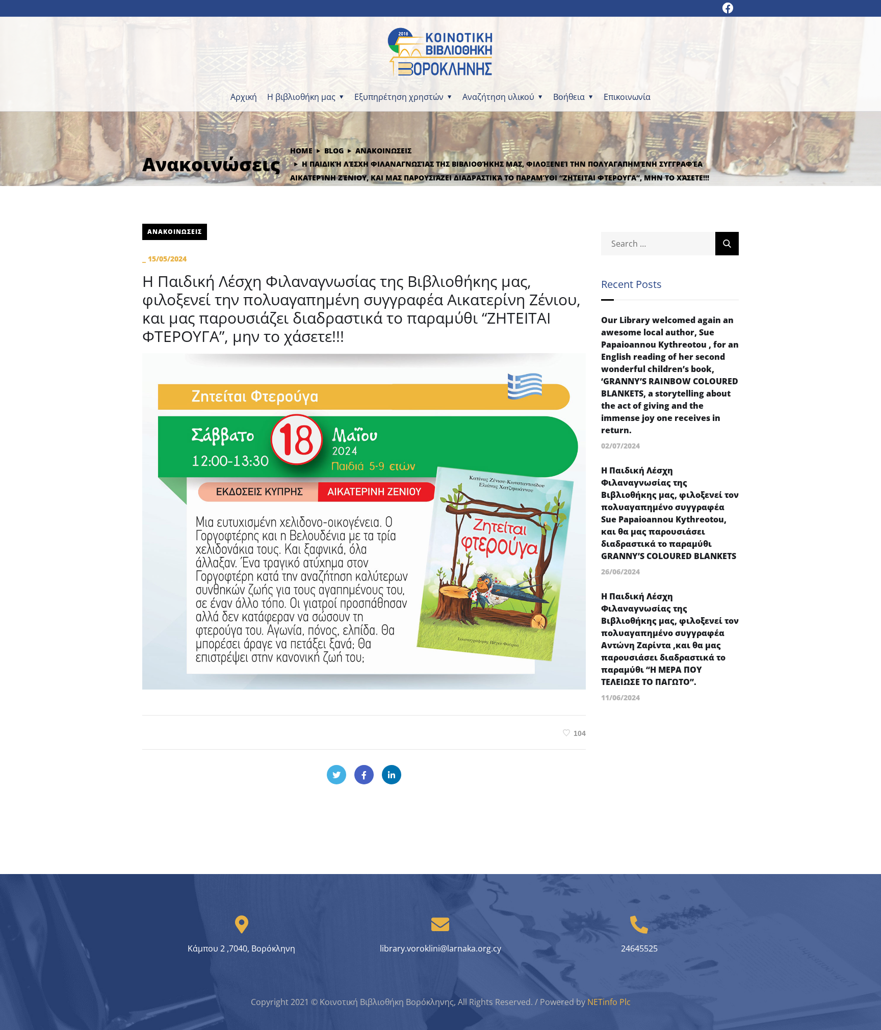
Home (301, 150)
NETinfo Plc (609, 1002)
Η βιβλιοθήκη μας (301, 96)
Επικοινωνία (627, 96)
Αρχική (243, 96)
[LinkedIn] (391, 774)
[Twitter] (336, 774)
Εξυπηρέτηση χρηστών (399, 96)
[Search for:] (670, 243)
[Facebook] (364, 774)
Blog (334, 150)
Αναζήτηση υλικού (498, 96)
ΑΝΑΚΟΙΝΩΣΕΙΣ (383, 150)
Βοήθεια (569, 96)
